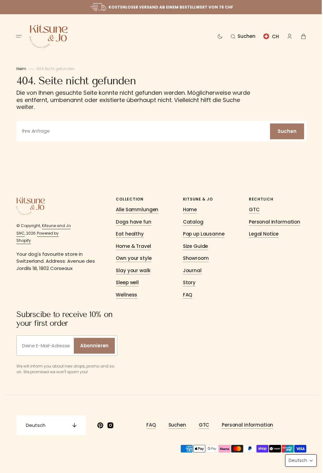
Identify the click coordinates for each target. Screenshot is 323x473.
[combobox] (159, 131)
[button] (17, 36)
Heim (19, 68)
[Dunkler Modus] (217, 36)
